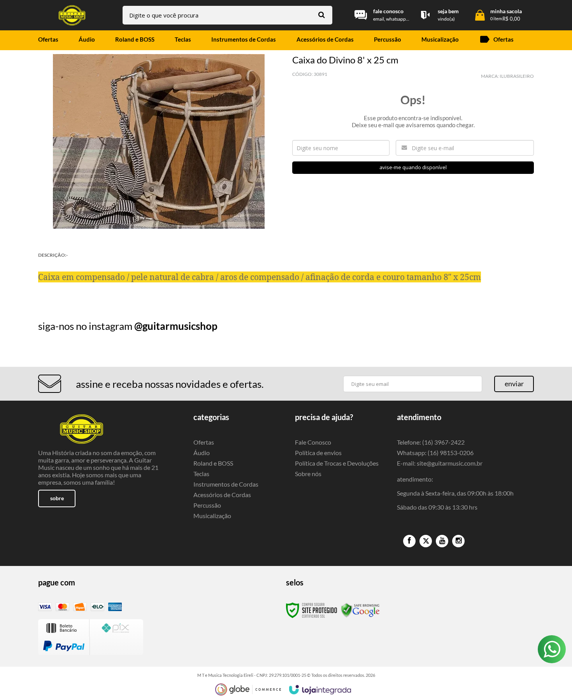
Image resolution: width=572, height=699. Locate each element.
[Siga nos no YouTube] (442, 541)
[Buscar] (321, 14)
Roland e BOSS (213, 463)
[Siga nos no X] (425, 541)
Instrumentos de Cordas (225, 484)
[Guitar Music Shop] (72, 15)
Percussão (207, 505)
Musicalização (212, 515)
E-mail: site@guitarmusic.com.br (440, 463)
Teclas (201, 473)
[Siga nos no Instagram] (458, 541)
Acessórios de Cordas (222, 494)
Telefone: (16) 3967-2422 (431, 442)
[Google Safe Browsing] (360, 610)
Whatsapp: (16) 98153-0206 (435, 452)
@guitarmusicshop (176, 326)
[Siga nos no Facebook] (409, 541)
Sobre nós (308, 473)
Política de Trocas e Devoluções (337, 463)
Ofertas (203, 442)
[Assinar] (514, 384)
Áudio (201, 452)
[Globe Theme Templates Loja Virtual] (248, 689)
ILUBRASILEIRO (517, 76)
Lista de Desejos (60, 238)
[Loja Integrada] (320, 689)
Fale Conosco (313, 442)
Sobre (57, 498)
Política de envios (318, 452)
